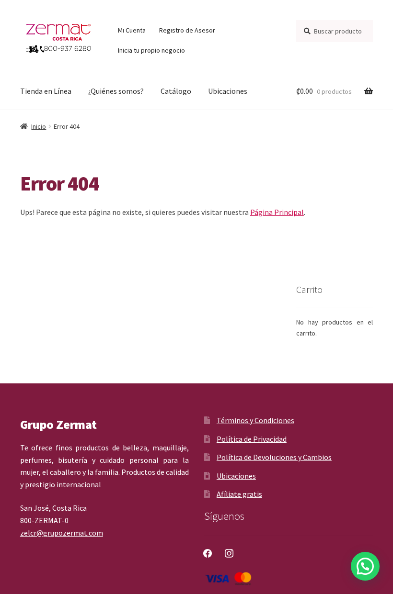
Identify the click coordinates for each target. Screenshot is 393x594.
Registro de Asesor (187, 30)
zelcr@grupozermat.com (61, 533)
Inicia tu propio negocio (151, 50)
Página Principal (277, 212)
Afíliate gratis (239, 494)
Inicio (38, 126)
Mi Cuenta (132, 30)
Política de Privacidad (252, 439)
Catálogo (176, 91)
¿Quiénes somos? (116, 91)
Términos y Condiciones (255, 420)
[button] (365, 566)
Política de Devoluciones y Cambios (274, 457)
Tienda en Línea (45, 91)
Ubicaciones (227, 91)
